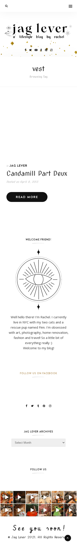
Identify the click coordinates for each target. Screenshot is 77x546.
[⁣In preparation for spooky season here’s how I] (45, 497)
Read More (27, 197)
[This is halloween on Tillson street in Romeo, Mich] (19, 497)
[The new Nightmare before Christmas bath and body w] (6, 497)
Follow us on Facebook (38, 373)
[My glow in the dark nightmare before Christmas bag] (58, 510)
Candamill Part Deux (36, 173)
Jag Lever (18, 165)
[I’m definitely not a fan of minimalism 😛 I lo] (45, 510)
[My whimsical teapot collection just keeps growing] (32, 497)
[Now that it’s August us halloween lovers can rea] (32, 510)
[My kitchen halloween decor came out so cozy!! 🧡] (58, 497)
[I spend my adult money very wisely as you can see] (70, 497)
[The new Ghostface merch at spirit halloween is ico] (70, 510)
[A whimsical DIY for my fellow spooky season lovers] (19, 510)
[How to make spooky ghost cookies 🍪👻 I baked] (6, 510)
